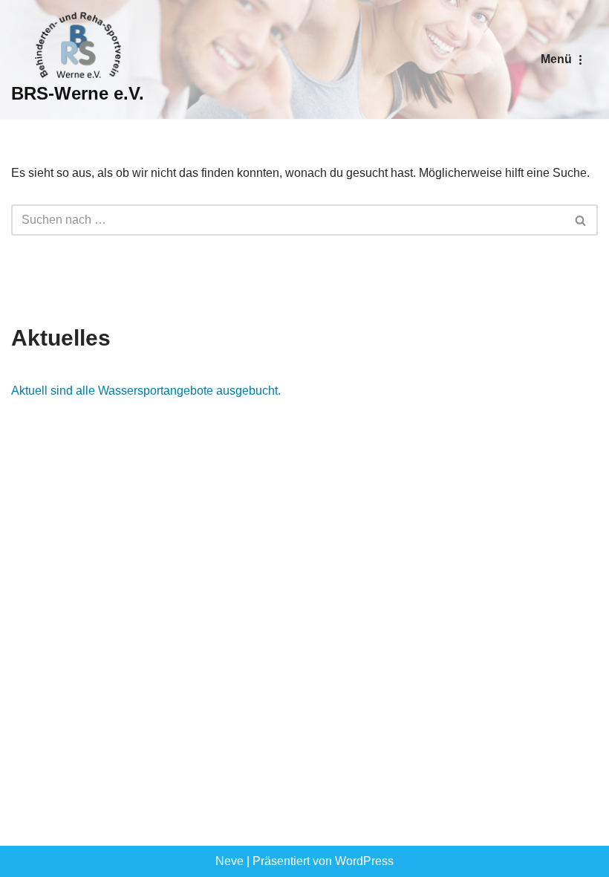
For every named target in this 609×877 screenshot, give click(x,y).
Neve (229, 861)
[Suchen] (581, 220)
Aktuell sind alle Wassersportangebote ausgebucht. (146, 390)
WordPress (364, 861)
